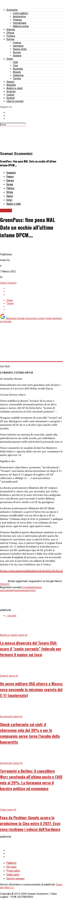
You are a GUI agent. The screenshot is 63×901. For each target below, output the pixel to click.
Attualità (11, 85)
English (10, 97)
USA (15, 62)
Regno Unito (20, 49)
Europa (10, 39)
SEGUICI (5, 584)
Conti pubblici (20, 13)
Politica (10, 35)
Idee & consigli (14, 101)
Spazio (10, 81)
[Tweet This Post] (34, 291)
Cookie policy (12, 874)
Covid (25, 587)
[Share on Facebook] (34, 288)
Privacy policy (13, 871)
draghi (31, 587)
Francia (17, 42)
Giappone (18, 75)
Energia (10, 29)
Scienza (11, 91)
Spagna (17, 55)
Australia (18, 68)
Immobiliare (19, 23)
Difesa (10, 32)
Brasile (17, 72)
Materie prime (21, 26)
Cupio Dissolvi (8, 282)
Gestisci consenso (15, 878)
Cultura (10, 94)
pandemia (11, 590)
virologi (31, 590)
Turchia (17, 78)
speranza (22, 590)
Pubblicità (11, 863)
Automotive (19, 16)
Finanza (17, 19)
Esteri (9, 58)
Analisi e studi (14, 88)
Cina (15, 65)
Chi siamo (11, 867)
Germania (18, 45)
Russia (17, 52)
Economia (11, 9)
